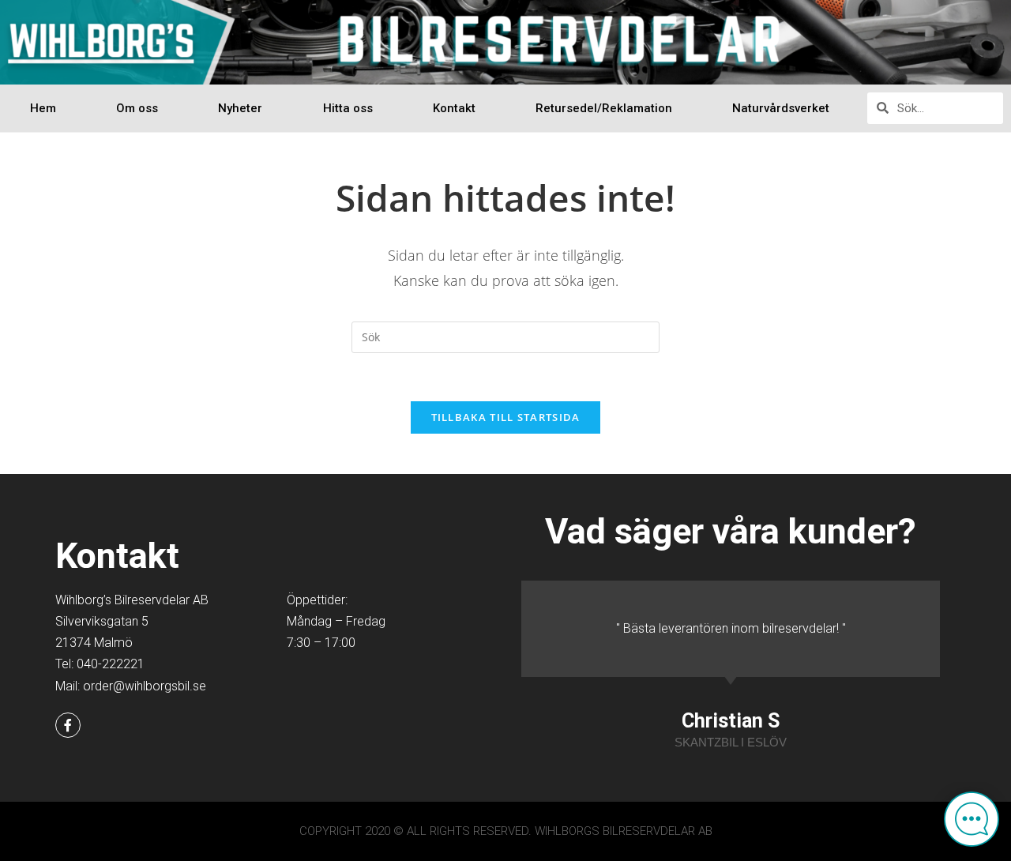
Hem (43, 108)
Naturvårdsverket (780, 108)
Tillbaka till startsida (506, 417)
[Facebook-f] (68, 725)
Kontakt (454, 108)
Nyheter (240, 108)
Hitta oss (348, 108)
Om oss (137, 108)
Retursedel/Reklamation (604, 108)
